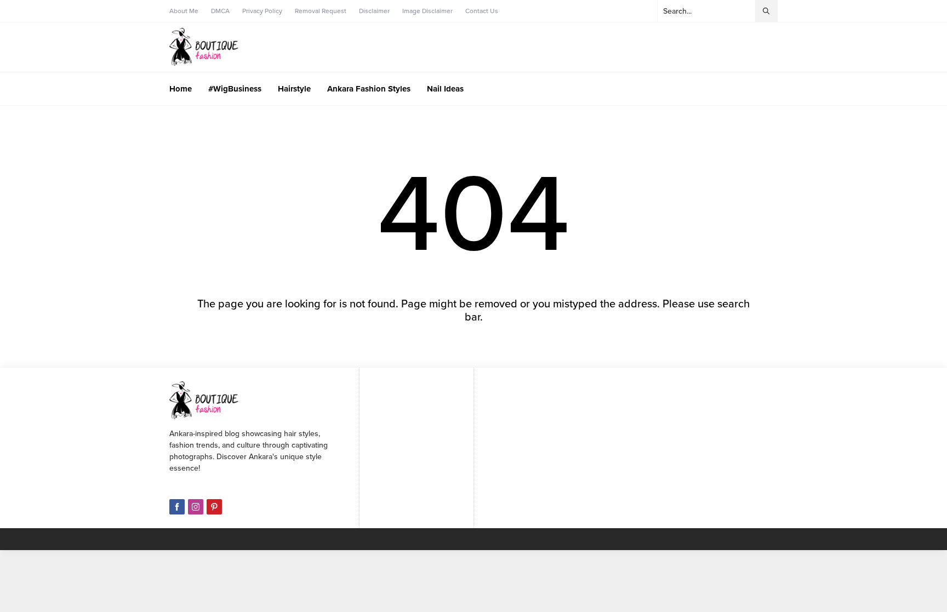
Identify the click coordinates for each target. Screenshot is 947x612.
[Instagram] (195, 506)
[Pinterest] (214, 506)
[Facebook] (177, 506)
